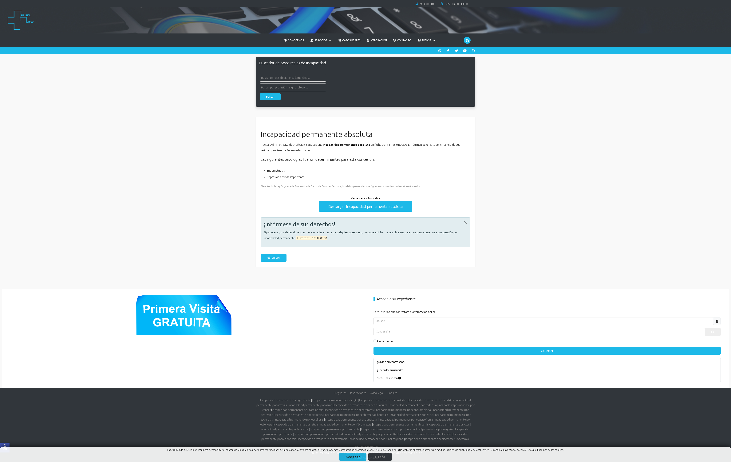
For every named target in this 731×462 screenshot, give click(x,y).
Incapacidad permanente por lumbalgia (334, 429)
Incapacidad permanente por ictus (448, 424)
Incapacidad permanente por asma (310, 405)
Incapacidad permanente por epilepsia (413, 405)
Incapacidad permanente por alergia (334, 400)
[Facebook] (448, 50)
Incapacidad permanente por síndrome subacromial (437, 439)
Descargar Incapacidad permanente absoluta (365, 206)
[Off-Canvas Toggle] (467, 40)
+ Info (380, 457)
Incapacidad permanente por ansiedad (383, 400)
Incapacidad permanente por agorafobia (285, 400)
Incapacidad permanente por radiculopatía (424, 434)
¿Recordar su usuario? (390, 370)
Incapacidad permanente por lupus (383, 429)
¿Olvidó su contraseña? (391, 361)
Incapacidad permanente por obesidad (318, 434)
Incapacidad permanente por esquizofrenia (406, 419)
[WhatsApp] (440, 50)
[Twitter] (456, 50)
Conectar (547, 350)
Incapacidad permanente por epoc (411, 414)
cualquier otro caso (348, 232)
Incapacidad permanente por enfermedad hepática (356, 414)
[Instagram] (473, 50)
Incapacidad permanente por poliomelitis (370, 434)
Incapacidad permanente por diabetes (299, 414)
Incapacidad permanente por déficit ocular (360, 405)
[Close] (465, 223)
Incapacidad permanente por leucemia (285, 429)
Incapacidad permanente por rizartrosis (322, 439)
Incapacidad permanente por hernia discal (399, 424)
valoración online (425, 311)
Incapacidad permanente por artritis (431, 400)
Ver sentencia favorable (365, 198)
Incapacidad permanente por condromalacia (403, 409)
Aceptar (353, 457)
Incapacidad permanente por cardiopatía (297, 409)
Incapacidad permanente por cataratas (349, 409)
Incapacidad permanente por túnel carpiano (376, 439)
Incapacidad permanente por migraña (430, 429)
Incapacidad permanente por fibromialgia (345, 424)
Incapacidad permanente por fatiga (296, 424)
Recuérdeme (385, 341)
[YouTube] (465, 50)
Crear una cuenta (387, 378)
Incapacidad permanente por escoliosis (299, 419)
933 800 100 (427, 4)
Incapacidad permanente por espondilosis (351, 419)
